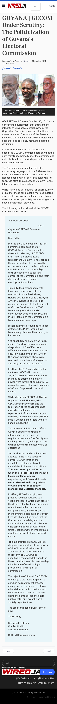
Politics (17, 68)
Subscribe (47, 672)
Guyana (7, 68)
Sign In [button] (52, 6)
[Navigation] (3, 6)
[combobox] (36, 7)
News (26, 61)
